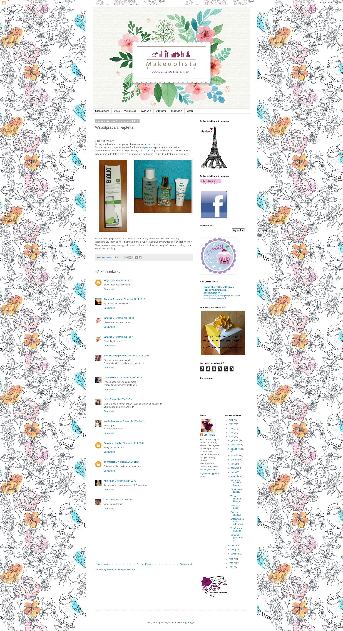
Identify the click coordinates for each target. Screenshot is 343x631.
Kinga (107, 280)
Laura (107, 499)
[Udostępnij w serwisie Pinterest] (140, 257)
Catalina (108, 318)
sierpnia (235, 460)
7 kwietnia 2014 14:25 (121, 280)
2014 (231, 436)
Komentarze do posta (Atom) (121, 569)
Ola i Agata (209, 435)
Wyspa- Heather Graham (235, 499)
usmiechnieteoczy (113, 421)
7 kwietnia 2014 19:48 (131, 377)
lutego (234, 549)
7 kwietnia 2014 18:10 (124, 318)
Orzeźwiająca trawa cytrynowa (237, 521)
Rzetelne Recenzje (113, 299)
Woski (190, 111)
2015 (231, 432)
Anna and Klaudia (112, 443)
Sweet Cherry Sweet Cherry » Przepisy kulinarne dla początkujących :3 (219, 290)
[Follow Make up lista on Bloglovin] (213, 168)
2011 (231, 567)
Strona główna (102, 111)
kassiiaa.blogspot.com (115, 355)
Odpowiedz (109, 289)
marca (234, 545)
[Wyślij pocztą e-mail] (126, 257)
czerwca (235, 468)
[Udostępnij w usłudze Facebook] (136, 257)
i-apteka (146, 147)
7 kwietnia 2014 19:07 (138, 355)
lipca (233, 464)
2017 (231, 424)
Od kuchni (161, 111)
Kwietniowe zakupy (236, 490)
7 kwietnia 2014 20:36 (133, 443)
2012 (231, 563)
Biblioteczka (176, 111)
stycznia (235, 554)
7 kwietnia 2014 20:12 (134, 421)
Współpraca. (130, 111)
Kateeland (109, 481)
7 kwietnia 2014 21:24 (128, 462)
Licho (106, 399)
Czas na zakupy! (235, 513)
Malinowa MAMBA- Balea (236, 483)
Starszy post (186, 564)
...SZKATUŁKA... (112, 377)
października (237, 449)
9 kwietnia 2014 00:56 (121, 499)
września (235, 455)
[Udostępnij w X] (133, 257)
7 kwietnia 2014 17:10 (134, 299)
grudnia (235, 440)
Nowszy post (102, 564)
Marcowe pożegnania (236, 537)
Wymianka (146, 111)
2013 (231, 559)
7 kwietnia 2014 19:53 (121, 399)
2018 (231, 420)
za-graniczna (110, 462)
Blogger (191, 622)
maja (233, 472)
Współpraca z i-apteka (237, 529)
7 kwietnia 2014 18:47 (124, 337)
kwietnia (235, 476)
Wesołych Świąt (235, 506)
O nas (117, 111)
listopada (235, 444)
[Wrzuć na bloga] (129, 257)
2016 (231, 428)
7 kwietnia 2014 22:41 (125, 481)
